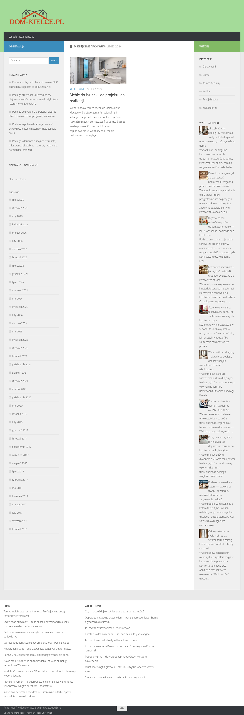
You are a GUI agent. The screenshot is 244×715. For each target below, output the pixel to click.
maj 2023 (17, 331)
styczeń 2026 (19, 249)
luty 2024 (17, 315)
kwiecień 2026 (20, 224)
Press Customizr (44, 712)
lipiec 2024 (18, 282)
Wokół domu (77, 89)
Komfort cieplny (211, 83)
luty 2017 (17, 512)
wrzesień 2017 (20, 455)
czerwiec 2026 (20, 208)
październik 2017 (21, 446)
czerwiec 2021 (20, 381)
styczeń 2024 (19, 323)
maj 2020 (17, 405)
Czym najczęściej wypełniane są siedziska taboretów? (114, 611)
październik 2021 (21, 364)
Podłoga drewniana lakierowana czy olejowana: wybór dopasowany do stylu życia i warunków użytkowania (33, 99)
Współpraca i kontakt (21, 36)
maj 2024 (17, 298)
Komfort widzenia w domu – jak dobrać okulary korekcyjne (219, 406)
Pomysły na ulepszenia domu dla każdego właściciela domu (36, 654)
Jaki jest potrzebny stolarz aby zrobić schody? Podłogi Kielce (36, 642)
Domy (206, 74)
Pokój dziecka (210, 99)
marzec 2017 (19, 504)
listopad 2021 (19, 356)
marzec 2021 (19, 389)
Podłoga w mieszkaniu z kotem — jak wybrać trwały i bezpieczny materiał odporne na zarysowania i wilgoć (217, 491)
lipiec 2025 (18, 265)
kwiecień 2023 (20, 339)
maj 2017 (17, 488)
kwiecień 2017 (20, 496)
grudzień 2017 (20, 430)
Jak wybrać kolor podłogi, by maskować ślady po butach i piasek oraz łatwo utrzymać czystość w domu (217, 137)
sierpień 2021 (19, 372)
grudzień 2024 (20, 274)
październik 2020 (21, 397)
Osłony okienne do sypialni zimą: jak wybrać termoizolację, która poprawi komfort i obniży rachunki (216, 540)
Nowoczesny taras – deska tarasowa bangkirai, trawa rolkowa (37, 648)
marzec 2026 (19, 232)
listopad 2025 (19, 257)
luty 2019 (17, 422)
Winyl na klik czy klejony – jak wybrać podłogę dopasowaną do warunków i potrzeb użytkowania (216, 361)
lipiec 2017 (18, 471)
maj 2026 (17, 216)
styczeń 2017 (19, 521)
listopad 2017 (19, 438)
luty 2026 (17, 241)
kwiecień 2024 (20, 306)
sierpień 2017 (19, 463)
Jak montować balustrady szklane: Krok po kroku (111, 640)
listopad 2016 (19, 529)
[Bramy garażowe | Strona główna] (36, 16)
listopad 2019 (19, 414)
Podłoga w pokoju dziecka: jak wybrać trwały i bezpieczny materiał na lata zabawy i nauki (33, 129)
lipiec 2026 (18, 199)
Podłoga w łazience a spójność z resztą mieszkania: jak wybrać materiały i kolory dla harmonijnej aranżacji (33, 145)
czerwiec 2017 (20, 479)
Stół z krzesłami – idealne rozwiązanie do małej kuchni (115, 677)
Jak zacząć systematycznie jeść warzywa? (108, 628)
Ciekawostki (209, 66)
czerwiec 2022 (20, 348)
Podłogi (207, 91)
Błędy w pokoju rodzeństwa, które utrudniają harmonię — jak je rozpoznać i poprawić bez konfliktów (216, 226)
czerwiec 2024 (20, 290)
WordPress (19, 712)
